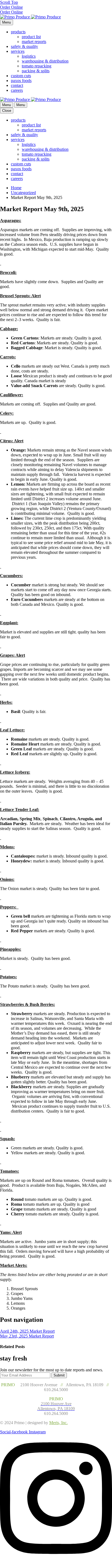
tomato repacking (36, 66)
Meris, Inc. (58, 1422)
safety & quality (24, 46)
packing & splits (35, 70)
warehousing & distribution (45, 61)
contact (17, 85)
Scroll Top (9, 2)
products (18, 32)
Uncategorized (23, 192)
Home (16, 187)
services (17, 51)
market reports (34, 41)
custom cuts (21, 75)
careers (17, 90)
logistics (29, 56)
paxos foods (21, 80)
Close (6, 111)
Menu (6, 22)
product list (31, 36)
